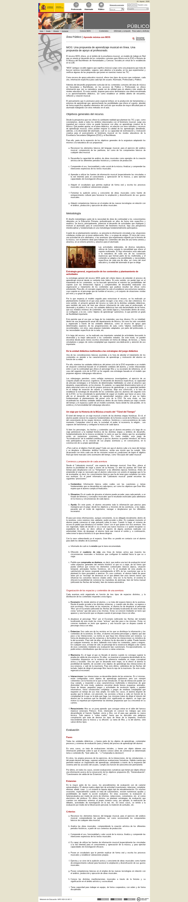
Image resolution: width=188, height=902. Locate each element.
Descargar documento (140, 38)
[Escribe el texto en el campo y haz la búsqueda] (123, 9)
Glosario (56, 31)
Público (101, 9)
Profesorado (76, 9)
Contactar (65, 31)
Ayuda (48, 31)
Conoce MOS (85, 31)
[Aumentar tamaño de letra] (128, 5)
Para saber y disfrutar (140, 31)
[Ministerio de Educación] (51, 6)
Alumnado (88, 9)
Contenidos (103, 31)
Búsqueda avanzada (117, 5)
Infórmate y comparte (122, 31)
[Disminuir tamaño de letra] (135, 5)
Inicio (41, 31)
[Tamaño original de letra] (132, 5)
